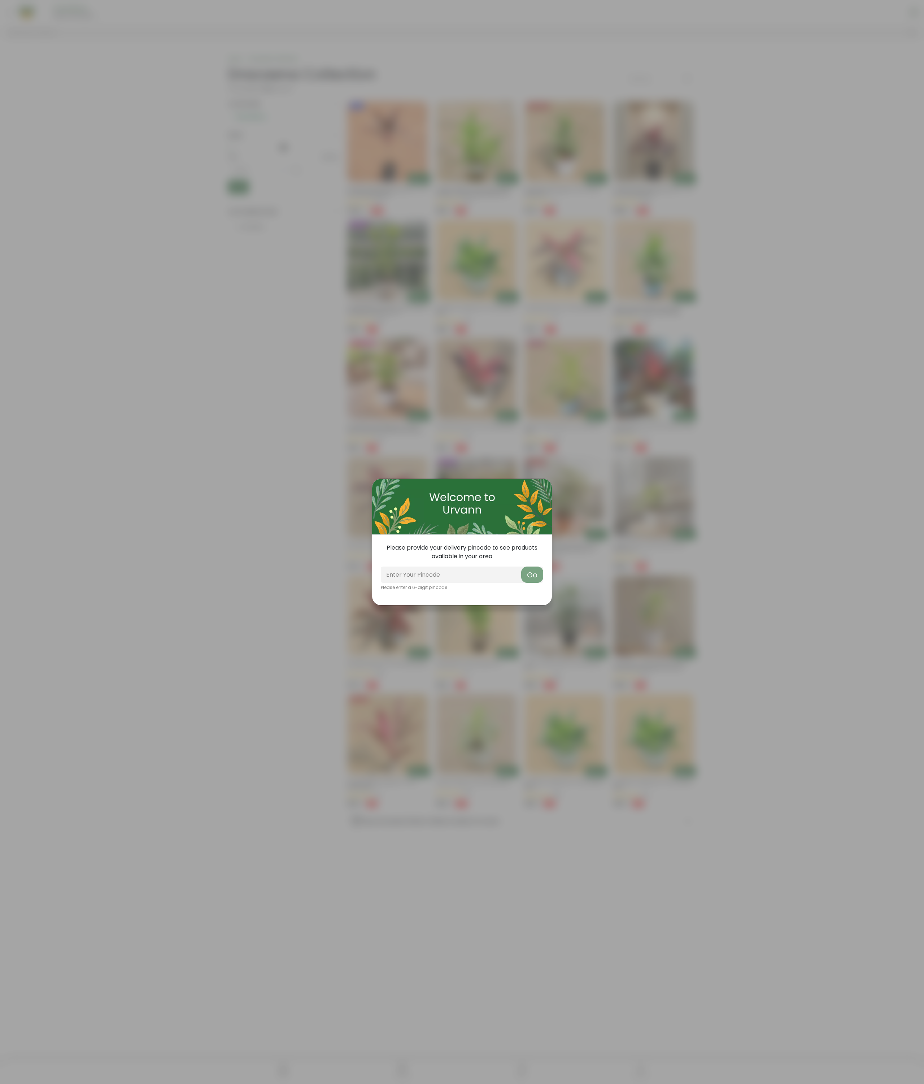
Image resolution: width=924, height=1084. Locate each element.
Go (532, 575)
